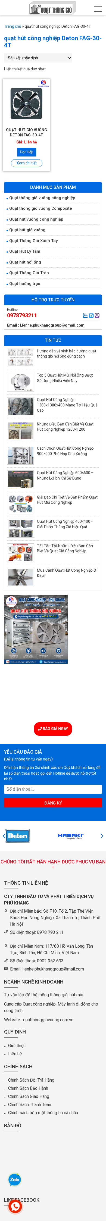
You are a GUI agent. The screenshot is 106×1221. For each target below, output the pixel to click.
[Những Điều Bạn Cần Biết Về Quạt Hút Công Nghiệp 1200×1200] (20, 431)
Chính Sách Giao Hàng (28, 1096)
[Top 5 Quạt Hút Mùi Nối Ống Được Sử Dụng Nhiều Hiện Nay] (20, 382)
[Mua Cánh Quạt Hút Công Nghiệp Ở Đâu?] (20, 577)
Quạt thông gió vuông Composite (40, 208)
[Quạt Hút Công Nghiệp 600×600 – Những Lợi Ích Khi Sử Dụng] (20, 479)
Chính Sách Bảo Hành (28, 1088)
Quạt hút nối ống (25, 262)
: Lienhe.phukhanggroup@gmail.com (51, 325)
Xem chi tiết (27, 163)
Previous (4, 836)
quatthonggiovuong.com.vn (48, 1019)
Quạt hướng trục (24, 283)
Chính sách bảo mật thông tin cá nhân (43, 1112)
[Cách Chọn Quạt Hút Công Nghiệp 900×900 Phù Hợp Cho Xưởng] (20, 455)
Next (102, 836)
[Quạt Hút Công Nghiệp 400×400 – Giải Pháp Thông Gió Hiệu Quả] (20, 528)
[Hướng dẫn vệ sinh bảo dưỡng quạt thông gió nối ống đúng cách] (20, 358)
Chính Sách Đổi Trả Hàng (31, 1080)
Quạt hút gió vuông (27, 229)
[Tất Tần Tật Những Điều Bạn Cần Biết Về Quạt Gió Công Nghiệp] (20, 552)
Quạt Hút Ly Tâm (24, 251)
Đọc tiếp (26, 152)
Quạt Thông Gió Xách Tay (33, 240)
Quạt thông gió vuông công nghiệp (42, 197)
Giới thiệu (17, 1045)
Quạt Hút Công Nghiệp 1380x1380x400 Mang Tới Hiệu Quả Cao (67, 404)
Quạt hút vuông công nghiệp (36, 219)
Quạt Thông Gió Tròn (29, 272)
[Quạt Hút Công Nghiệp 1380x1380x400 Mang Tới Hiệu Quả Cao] (20, 406)
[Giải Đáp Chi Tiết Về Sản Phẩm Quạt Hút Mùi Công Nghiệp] (20, 504)
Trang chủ (12, 26)
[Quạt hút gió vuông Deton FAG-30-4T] (26, 102)
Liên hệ (15, 1053)
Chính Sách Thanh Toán (29, 1104)
